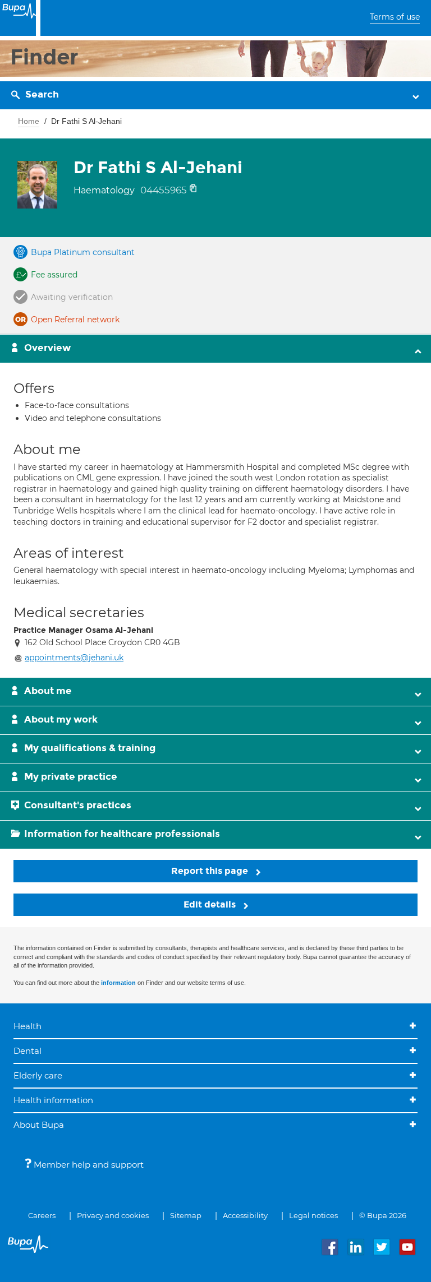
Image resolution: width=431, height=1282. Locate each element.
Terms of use (395, 17)
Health (27, 1026)
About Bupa (38, 1124)
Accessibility (245, 1215)
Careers (42, 1215)
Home (28, 121)
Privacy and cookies (113, 1215)
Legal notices (313, 1215)
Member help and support (87, 1164)
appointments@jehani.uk (74, 657)
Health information (53, 1100)
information (118, 982)
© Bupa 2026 (382, 1215)
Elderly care (37, 1075)
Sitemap (185, 1215)
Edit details (211, 904)
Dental (27, 1050)
